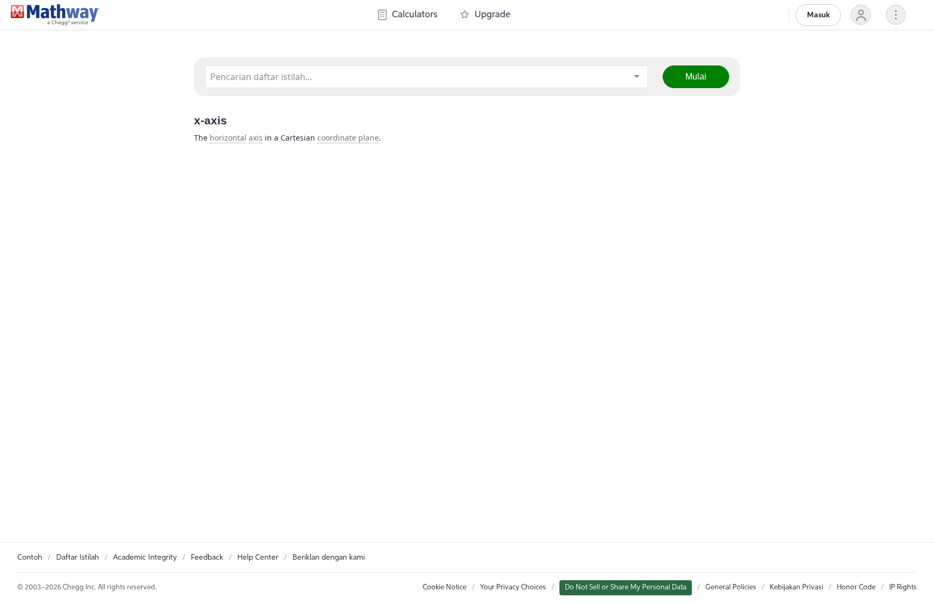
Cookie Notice (444, 587)
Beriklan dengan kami (328, 557)
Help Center (257, 557)
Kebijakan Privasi (796, 587)
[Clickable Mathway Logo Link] (55, 15)
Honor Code (856, 587)
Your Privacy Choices (513, 587)
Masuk (818, 15)
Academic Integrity (145, 557)
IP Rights (903, 587)
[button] (861, 15)
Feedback (207, 557)
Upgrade (492, 14)
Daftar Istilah (77, 557)
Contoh (29, 557)
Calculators (414, 14)
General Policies (730, 587)
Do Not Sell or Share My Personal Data (625, 587)
